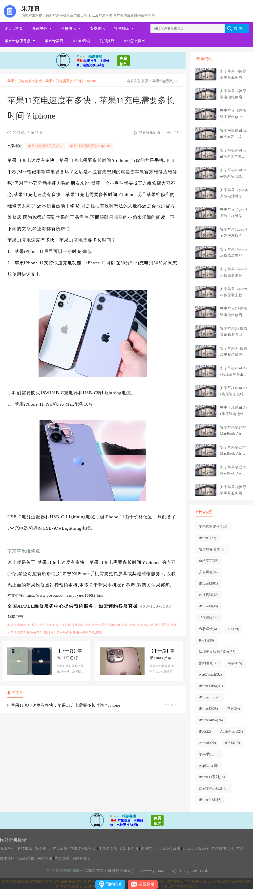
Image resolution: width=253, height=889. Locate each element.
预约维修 (114, 884)
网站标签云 (81, 858)
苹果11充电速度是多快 (45, 146)
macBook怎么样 (196, 848)
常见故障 (121, 28)
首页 (145, 81)
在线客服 (146, 884)
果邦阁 (116, 217)
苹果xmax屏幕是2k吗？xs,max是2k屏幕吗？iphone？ (162, 655)
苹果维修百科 (222, 848)
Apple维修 (26, 858)
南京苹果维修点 (23, 550)
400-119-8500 (155, 606)
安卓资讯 (97, 28)
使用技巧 (107, 41)
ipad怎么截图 (134, 41)
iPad (169, 160)
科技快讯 (68, 28)
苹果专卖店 (54, 41)
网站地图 (44, 858)
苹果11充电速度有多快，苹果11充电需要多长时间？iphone (65, 705)
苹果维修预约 (162, 81)
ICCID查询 (81, 41)
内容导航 (62, 858)
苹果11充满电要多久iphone (90, 146)
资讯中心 (39, 28)
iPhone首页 (14, 28)
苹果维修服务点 (18, 41)
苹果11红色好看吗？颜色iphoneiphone (70, 655)
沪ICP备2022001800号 (64, 870)
